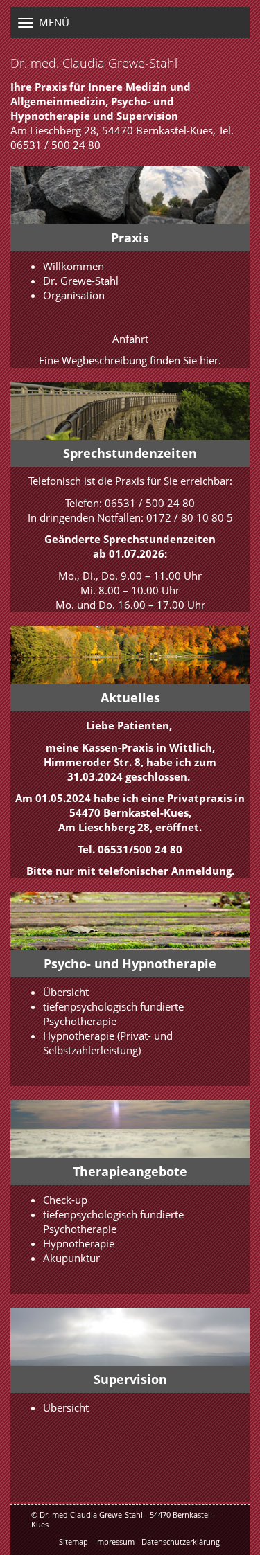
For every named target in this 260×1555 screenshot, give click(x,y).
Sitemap (73, 1542)
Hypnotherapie (78, 1035)
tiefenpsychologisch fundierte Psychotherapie (113, 1013)
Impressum (115, 1542)
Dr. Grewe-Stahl (81, 280)
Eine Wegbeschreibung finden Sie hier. (130, 360)
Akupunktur (71, 1258)
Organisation (74, 295)
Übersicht (66, 992)
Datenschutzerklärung (180, 1542)
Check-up (65, 1200)
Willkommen (73, 266)
